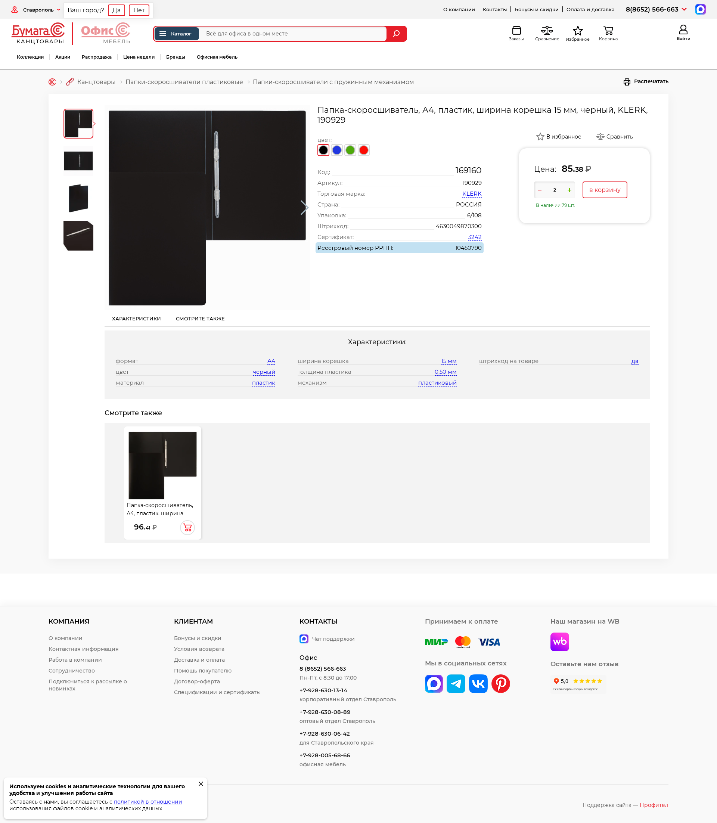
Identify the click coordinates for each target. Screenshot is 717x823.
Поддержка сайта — (625, 805)
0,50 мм (446, 371)
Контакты (495, 9)
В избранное (563, 136)
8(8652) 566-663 (652, 9)
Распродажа (97, 57)
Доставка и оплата (199, 659)
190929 (472, 182)
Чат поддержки (333, 639)
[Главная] (52, 82)
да (635, 360)
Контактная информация (84, 649)
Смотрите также (200, 319)
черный (264, 371)
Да (116, 10)
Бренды (175, 57)
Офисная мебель (217, 57)
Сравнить (619, 136)
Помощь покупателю (203, 670)
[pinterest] (500, 684)
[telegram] (456, 684)
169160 (469, 170)
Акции (62, 57)
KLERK (472, 193)
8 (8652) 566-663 (322, 668)
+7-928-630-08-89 (324, 711)
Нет (139, 10)
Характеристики (136, 319)
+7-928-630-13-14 (323, 690)
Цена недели (139, 57)
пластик (263, 382)
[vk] (434, 684)
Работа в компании (75, 659)
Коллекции (30, 57)
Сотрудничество (72, 670)
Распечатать (651, 81)
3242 (475, 236)
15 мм (449, 360)
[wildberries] (559, 643)
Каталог (181, 34)
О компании (459, 9)
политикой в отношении (148, 801)
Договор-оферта (197, 681)
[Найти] (397, 34)
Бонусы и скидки (537, 9)
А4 (271, 360)
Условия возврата (199, 649)
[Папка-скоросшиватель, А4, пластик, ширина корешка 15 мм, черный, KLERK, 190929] (207, 207)
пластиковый (437, 382)
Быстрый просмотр (162, 463)
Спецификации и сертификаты (217, 692)
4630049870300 (459, 226)
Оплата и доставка (591, 9)
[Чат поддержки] (699, 8)
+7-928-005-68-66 (324, 755)
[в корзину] (187, 527)
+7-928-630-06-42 (324, 733)
